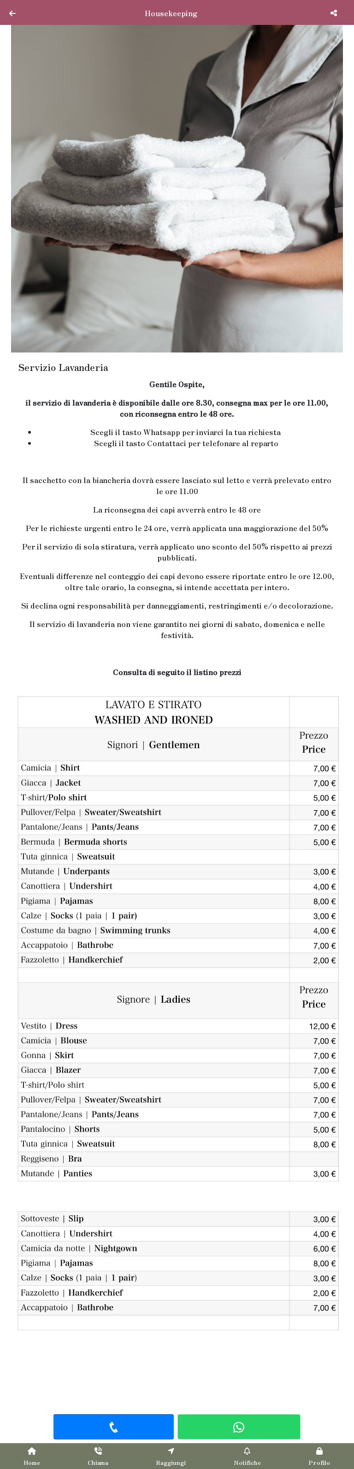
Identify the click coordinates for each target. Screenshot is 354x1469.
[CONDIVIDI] (334, 12)
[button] (36, 186)
